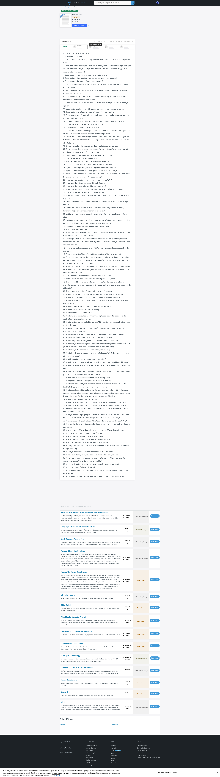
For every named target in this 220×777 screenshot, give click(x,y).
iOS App (88, 762)
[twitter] (66, 748)
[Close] (217, 772)
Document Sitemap (91, 745)
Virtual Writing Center (92, 753)
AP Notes (88, 755)
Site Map (114, 756)
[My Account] (158, 3)
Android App (89, 765)
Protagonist (114, 724)
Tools (110, 41)
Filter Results (127, 41)
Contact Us (114, 763)
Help (112, 760)
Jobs (112, 750)
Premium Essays (91, 748)
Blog (112, 753)
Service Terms (141, 755)
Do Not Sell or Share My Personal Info (168, 772)
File (99, 41)
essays (67, 7)
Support (113, 758)
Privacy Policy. (56, 775)
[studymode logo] (80, 3)
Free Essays (89, 750)
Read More (154, 516)
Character (62, 724)
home (61, 7)
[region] (110, 772)
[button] (61, 3)
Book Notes (89, 757)
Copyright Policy (142, 745)
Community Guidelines (143, 748)
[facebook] (62, 748)
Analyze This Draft (79, 25)
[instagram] (70, 748)
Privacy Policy (141, 753)
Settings (118, 41)
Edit (105, 41)
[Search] (132, 3)
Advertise (114, 748)
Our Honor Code (142, 750)
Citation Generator (91, 760)
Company (114, 745)
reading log (77, 14)
